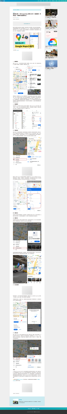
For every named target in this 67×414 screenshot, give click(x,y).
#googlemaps (17, 393)
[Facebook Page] (32, 408)
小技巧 (59, 0)
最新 (38, 0)
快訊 (43, 0)
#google (14, 393)
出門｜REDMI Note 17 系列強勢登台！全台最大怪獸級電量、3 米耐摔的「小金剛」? (51, 28)
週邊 (56, 0)
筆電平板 (53, 0)
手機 (50, 0)
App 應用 (46, 0)
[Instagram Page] (35, 408)
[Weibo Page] (37, 408)
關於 (62, 0)
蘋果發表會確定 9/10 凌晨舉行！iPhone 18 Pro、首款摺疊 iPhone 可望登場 (50, 68)
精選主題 (41, 0)
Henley (18, 17)
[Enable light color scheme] (64, 1)
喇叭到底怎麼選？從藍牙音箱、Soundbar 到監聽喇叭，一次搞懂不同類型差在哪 (51, 57)
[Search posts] (65, 1)
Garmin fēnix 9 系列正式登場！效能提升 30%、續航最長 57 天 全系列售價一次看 (50, 17)
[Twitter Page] (38, 408)
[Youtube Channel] (34, 408)
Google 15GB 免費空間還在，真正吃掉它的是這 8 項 (51, 46)
